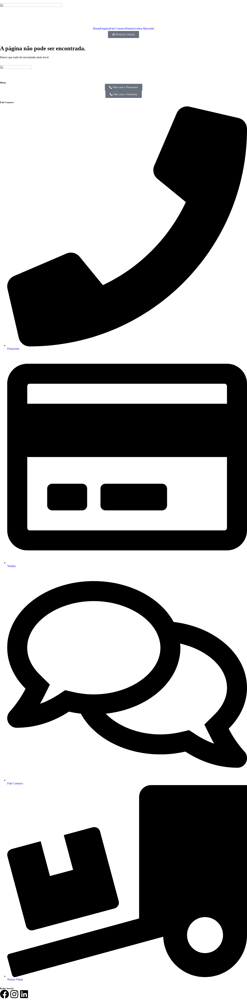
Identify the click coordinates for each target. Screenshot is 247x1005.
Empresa (105, 28)
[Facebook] (4, 995)
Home (96, 28)
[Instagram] (14, 995)
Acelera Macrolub (143, 28)
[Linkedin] (24, 995)
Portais (129, 28)
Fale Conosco (118, 28)
